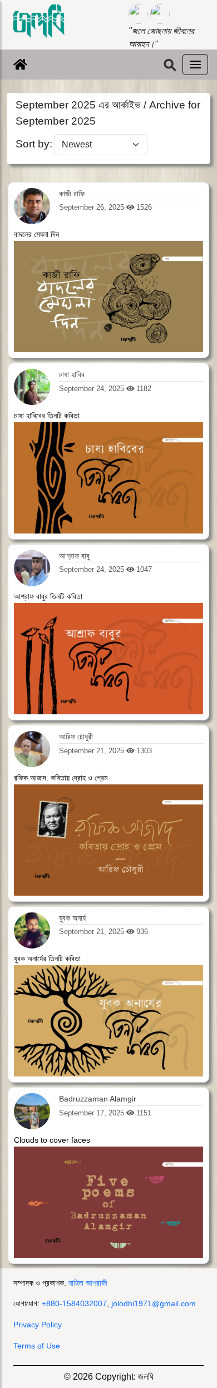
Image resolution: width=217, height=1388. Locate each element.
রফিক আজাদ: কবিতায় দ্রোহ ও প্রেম (60, 777)
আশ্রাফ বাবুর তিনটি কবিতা (48, 596)
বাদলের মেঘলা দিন (36, 234)
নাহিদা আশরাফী (87, 1282)
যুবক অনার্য (72, 917)
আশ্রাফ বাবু (74, 555)
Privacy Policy (37, 1324)
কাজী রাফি (72, 193)
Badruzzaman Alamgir (97, 1098)
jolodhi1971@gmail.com (153, 1303)
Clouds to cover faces (52, 1139)
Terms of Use (36, 1345)
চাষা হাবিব (72, 374)
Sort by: (34, 144)
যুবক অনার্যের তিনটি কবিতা (47, 958)
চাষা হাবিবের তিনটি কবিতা (47, 415)
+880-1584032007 (74, 1303)
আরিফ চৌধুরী (76, 736)
